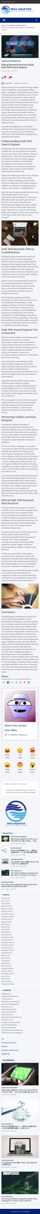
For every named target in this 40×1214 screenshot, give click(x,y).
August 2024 (5, 953)
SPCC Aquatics (25, 1211)
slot (2, 1039)
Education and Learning (9, 1002)
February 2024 (6, 968)
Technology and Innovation (11, 61)
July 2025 (4, 924)
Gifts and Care (6, 1007)
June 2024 (4, 958)
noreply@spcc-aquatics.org (17, 735)
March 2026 (5, 906)
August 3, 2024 (5, 71)
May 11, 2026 (5, 889)
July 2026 (4, 898)
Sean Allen (14, 71)
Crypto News (5, 999)
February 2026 (6, 909)
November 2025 (6, 916)
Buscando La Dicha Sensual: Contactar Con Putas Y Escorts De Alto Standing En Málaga (21, 791)
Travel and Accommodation (10, 1033)
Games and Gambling (17, 859)
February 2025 (6, 937)
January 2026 (5, 911)
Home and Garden (7, 1012)
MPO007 (4, 1046)
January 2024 (5, 971)
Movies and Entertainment (19, 836)
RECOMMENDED (8, 1060)
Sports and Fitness (7, 1027)
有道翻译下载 (5, 1054)
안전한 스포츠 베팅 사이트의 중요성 (15, 784)
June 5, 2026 (14, 877)
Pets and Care (6, 1020)
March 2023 (5, 981)
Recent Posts (8, 833)
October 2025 (5, 919)
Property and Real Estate (9, 1022)
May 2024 (4, 961)
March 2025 (5, 935)
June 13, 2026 (15, 866)
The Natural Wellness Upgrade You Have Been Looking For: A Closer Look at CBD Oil (24, 875)
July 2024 (4, 955)
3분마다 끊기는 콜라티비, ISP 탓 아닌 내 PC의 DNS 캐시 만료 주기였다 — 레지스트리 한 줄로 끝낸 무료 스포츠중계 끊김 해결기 (24, 842)
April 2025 (4, 932)
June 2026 (4, 901)
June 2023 (4, 976)
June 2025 (4, 927)
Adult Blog (5, 994)
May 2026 (4, 903)
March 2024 (5, 966)
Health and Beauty (16, 848)
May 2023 (4, 979)
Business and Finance (8, 996)
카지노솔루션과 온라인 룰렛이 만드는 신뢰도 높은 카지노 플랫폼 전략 (24, 863)
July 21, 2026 (14, 855)
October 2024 (6, 948)
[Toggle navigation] (3, 20)
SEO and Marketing (8, 1025)
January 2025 (5, 940)
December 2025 (6, 914)
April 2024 (4, 963)
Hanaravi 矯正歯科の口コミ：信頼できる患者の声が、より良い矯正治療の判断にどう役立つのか (24, 852)
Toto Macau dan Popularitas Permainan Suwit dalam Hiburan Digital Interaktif (19, 885)
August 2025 (5, 922)
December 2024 (6, 942)
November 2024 (6, 945)
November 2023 (6, 973)
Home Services (6, 1015)
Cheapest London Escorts (10, 1050)
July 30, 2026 (14, 843)
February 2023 (6, 984)
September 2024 (7, 950)
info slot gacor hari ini (8, 1043)
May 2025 (4, 929)
